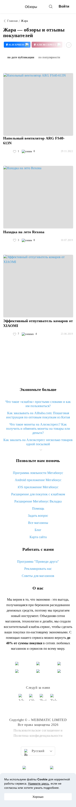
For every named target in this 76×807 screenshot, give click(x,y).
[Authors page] (7, 151)
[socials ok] (32, 699)
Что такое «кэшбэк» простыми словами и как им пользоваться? (38, 404)
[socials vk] (22, 699)
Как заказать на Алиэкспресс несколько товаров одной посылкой (38, 442)
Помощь (38, 508)
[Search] (50, 6)
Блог (38, 530)
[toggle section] (41, 450)
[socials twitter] (43, 699)
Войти (64, 6)
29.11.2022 (67, 151)
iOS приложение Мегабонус (38, 487)
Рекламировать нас (38, 568)
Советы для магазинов (38, 576)
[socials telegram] (54, 699)
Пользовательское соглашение (37, 730)
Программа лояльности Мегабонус (38, 473)
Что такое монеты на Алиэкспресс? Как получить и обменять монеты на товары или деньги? (38, 429)
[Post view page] (38, 104)
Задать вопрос (38, 515)
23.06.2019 (67, 333)
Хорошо (38, 796)
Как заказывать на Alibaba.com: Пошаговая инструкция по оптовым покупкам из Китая (38, 415)
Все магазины (38, 523)
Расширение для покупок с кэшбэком (38, 494)
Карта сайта (38, 537)
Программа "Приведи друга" (38, 561)
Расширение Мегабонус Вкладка (38, 501)
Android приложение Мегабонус (38, 480)
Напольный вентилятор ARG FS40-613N (34, 140)
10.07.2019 (67, 240)
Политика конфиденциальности (38, 735)
